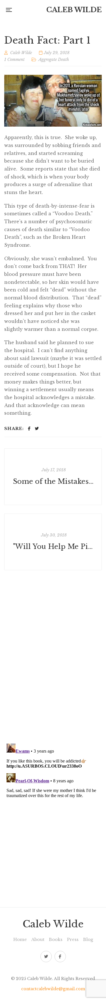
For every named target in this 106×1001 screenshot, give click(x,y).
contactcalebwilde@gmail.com (53, 988)
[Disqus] (53, 656)
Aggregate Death (53, 59)
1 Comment (14, 59)
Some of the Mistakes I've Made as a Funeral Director (53, 482)
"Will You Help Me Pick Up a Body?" (53, 547)
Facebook (60, 956)
